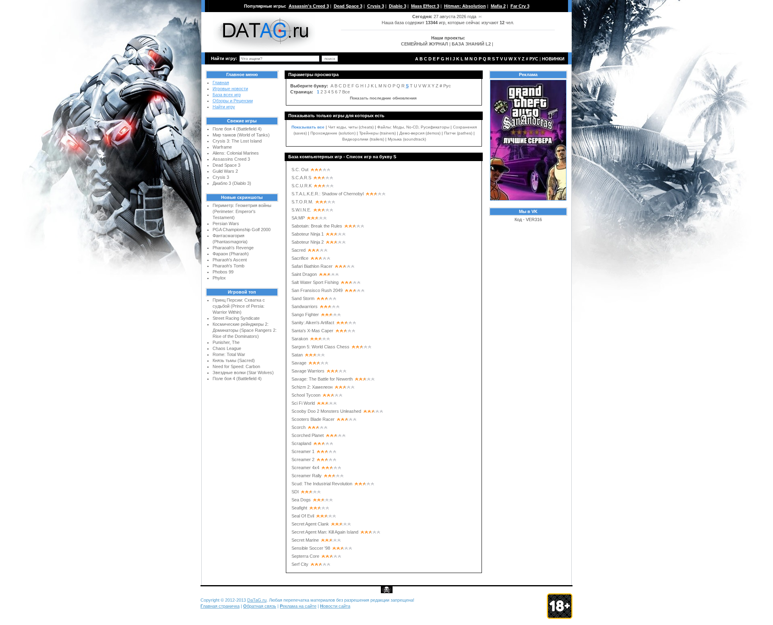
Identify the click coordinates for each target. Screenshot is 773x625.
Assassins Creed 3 (231, 159)
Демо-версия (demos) (419, 133)
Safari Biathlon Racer (312, 266)
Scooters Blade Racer (313, 419)
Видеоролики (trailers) (363, 139)
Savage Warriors (307, 370)
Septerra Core (305, 556)
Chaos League (227, 348)
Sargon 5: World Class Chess (320, 346)
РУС (533, 58)
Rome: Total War (229, 354)
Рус (447, 85)
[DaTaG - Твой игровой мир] (264, 50)
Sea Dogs (301, 499)
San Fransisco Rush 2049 (317, 290)
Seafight (299, 507)
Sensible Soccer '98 (310, 548)
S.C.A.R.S (301, 177)
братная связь (259, 606)
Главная (221, 82)
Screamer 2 (302, 459)
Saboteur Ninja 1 (307, 234)
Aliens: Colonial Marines (236, 153)
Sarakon (299, 338)
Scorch (298, 427)
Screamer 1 (302, 451)
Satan (297, 354)
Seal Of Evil (302, 515)
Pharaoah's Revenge (233, 247)
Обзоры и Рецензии (233, 100)
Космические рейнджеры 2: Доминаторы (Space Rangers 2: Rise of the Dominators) (245, 330)
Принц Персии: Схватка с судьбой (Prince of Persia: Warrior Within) (239, 306)
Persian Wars (226, 223)
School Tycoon (305, 395)
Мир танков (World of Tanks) (241, 134)
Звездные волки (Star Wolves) (243, 372)
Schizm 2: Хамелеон (312, 387)
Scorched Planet (307, 435)
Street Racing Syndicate (236, 318)
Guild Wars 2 (225, 171)
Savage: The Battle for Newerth (322, 379)
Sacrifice (299, 258)
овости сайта (335, 606)
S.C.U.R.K (301, 185)
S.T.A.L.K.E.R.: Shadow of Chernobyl (327, 193)
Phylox (219, 277)
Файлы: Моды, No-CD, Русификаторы (413, 127)
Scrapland (301, 443)
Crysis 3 (221, 177)
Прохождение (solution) (332, 133)
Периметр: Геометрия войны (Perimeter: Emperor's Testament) (242, 211)
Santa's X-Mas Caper (312, 330)
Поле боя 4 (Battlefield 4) (237, 128)
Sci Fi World (303, 403)
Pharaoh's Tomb (228, 265)
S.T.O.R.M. (302, 201)
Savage (298, 362)
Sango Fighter (305, 314)
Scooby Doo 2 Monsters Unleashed (326, 411)
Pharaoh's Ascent (230, 259)
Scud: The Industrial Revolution (321, 483)
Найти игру (224, 106)
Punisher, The (226, 342)
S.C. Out (299, 169)
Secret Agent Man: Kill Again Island (324, 532)
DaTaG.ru (257, 600)
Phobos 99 (223, 271)
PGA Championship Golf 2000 (242, 229)
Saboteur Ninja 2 (307, 242)
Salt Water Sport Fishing (315, 282)
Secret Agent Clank (310, 524)
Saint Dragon (304, 274)
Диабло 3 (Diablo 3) (232, 183)
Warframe (222, 147)
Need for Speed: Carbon (236, 366)
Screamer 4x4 (305, 467)
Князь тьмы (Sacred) (234, 360)
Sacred (298, 250)
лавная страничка (220, 606)
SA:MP (298, 217)
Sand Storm (302, 298)
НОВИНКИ (553, 58)
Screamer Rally (306, 475)
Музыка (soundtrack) (407, 139)
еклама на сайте (298, 606)
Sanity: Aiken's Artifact (312, 322)
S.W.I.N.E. (301, 209)
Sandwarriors (304, 306)
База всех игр (227, 94)
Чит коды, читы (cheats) (351, 127)
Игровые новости (230, 88)
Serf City (299, 564)
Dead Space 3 (226, 165)
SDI (295, 491)
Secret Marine (305, 540)
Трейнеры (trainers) (377, 133)
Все (346, 91)
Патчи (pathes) (458, 133)
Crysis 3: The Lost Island (237, 141)
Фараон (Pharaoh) (231, 253)
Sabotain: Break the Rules (316, 226)
